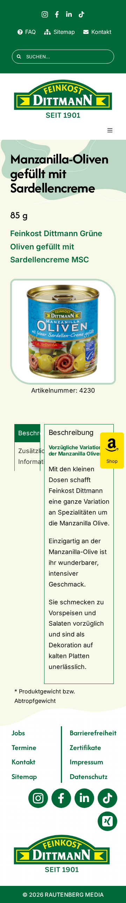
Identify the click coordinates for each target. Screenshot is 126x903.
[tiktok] (81, 14)
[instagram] (45, 14)
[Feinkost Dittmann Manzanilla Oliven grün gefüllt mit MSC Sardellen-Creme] (63, 332)
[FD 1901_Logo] (63, 79)
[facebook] (57, 14)
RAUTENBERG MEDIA (74, 894)
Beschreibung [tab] (29, 433)
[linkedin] (69, 14)
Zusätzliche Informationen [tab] (29, 456)
